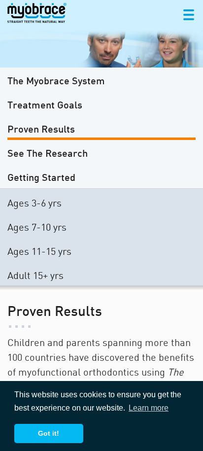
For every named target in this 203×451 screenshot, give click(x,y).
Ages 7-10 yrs (37, 227)
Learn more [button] (149, 408)
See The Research (47, 154)
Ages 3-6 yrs (34, 203)
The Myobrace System (56, 81)
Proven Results (41, 130)
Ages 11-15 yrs (39, 251)
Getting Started (41, 178)
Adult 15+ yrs (35, 275)
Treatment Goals (44, 106)
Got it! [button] (48, 433)
